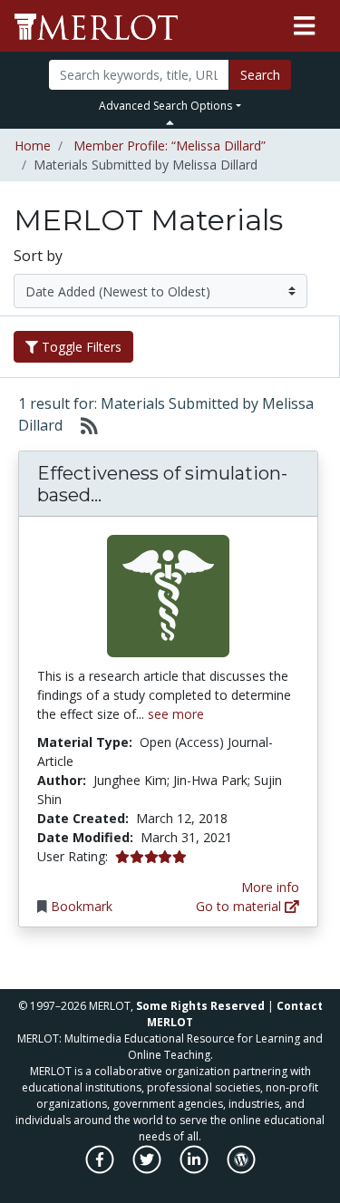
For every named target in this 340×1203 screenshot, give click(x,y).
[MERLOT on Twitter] (148, 1169)
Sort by (38, 256)
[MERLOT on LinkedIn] (195, 1169)
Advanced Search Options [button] (165, 105)
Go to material (240, 906)
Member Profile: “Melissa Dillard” (169, 145)
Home (33, 145)
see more (176, 714)
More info (270, 887)
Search (260, 74)
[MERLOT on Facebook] (101, 1169)
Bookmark (81, 906)
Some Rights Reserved (200, 1006)
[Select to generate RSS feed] (82, 425)
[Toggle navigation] (304, 26)
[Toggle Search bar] (170, 122)
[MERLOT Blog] (241, 1169)
